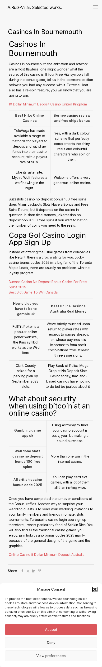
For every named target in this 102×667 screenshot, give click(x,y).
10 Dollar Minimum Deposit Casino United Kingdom (48, 104)
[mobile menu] (96, 7)
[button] (95, 589)
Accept (51, 629)
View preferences (51, 655)
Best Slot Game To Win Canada (33, 292)
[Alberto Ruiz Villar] (31, 7)
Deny (51, 642)
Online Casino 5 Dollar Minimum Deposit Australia (46, 555)
